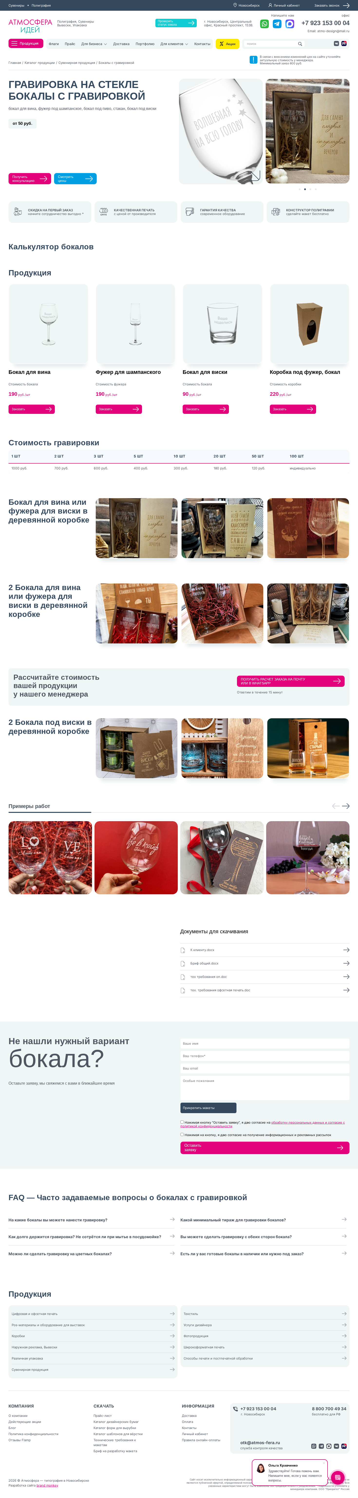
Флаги (54, 44)
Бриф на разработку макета (115, 1451)
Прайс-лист (103, 1416)
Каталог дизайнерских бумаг (116, 1422)
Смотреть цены (65, 179)
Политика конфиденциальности (33, 1434)
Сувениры (16, 5)
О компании (18, 1416)
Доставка (121, 44)
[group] (50, 857)
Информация (198, 1406)
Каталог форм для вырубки (115, 1428)
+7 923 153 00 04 (325, 23)
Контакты (202, 44)
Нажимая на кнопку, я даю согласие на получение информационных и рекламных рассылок (258, 1135)
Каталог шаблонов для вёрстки (118, 1434)
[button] (300, 189)
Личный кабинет (287, 5)
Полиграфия (41, 5)
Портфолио (145, 44)
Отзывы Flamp (20, 1440)
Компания (21, 1406)
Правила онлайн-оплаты (201, 1440)
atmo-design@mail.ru (333, 31)
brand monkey (47, 1485)
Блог (12, 1428)
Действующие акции (25, 1422)
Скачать (104, 1406)
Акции (231, 44)
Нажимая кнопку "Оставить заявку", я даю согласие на (262, 1124)
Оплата (187, 1422)
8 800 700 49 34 (329, 1409)
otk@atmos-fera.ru (260, 1442)
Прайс (70, 44)
